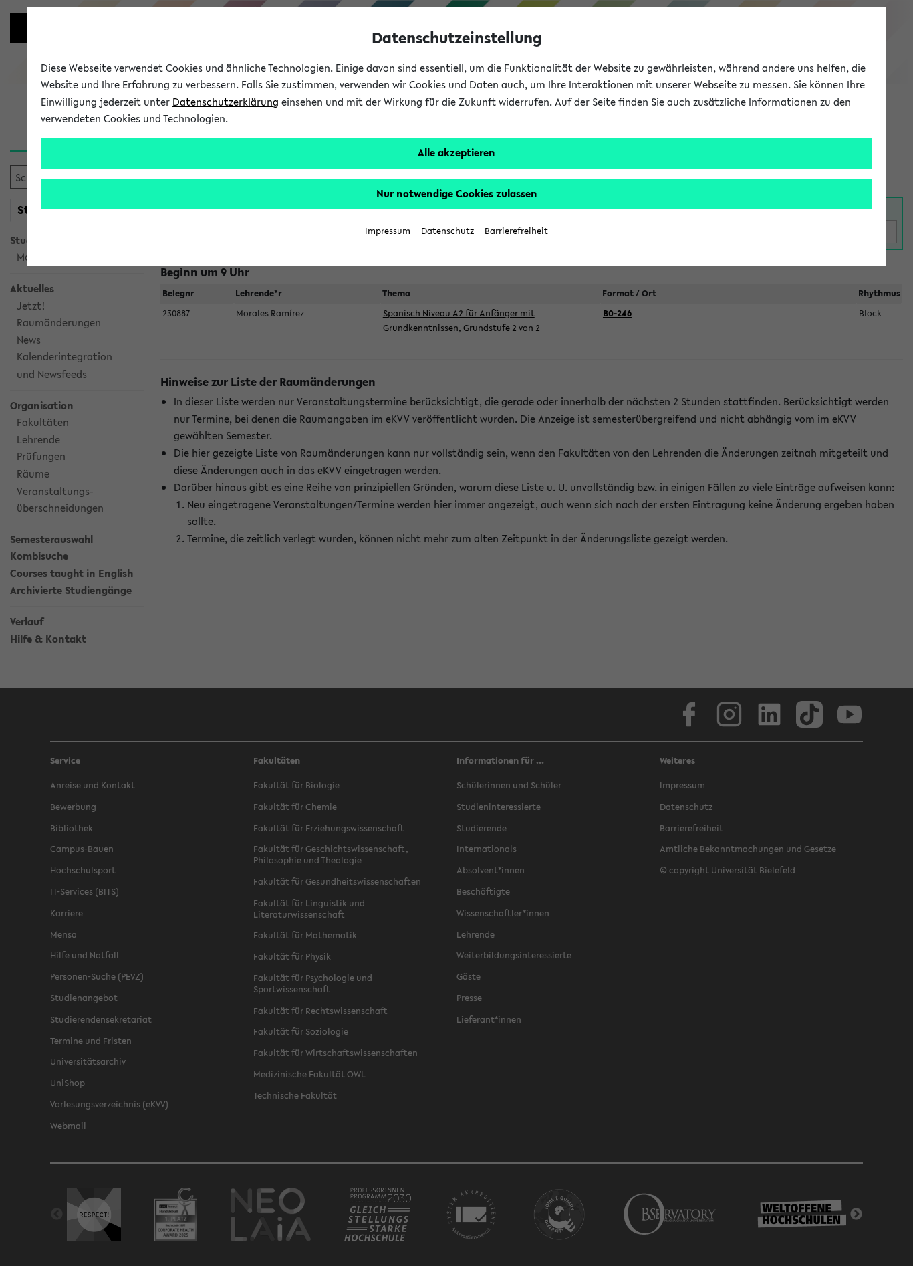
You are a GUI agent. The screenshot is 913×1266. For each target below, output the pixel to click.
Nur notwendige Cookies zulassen (456, 193)
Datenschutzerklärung (225, 101)
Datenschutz (447, 231)
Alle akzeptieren (456, 152)
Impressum (387, 231)
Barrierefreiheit (516, 231)
